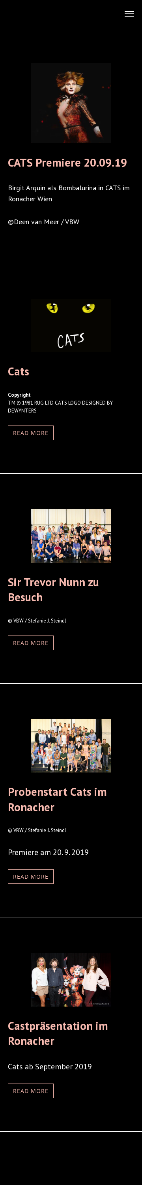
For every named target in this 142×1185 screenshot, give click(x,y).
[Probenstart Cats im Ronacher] (71, 769)
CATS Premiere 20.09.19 (67, 162)
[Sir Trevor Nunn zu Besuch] (71, 560)
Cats (18, 371)
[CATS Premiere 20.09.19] (71, 140)
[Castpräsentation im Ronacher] (71, 1004)
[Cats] (71, 349)
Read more (31, 433)
